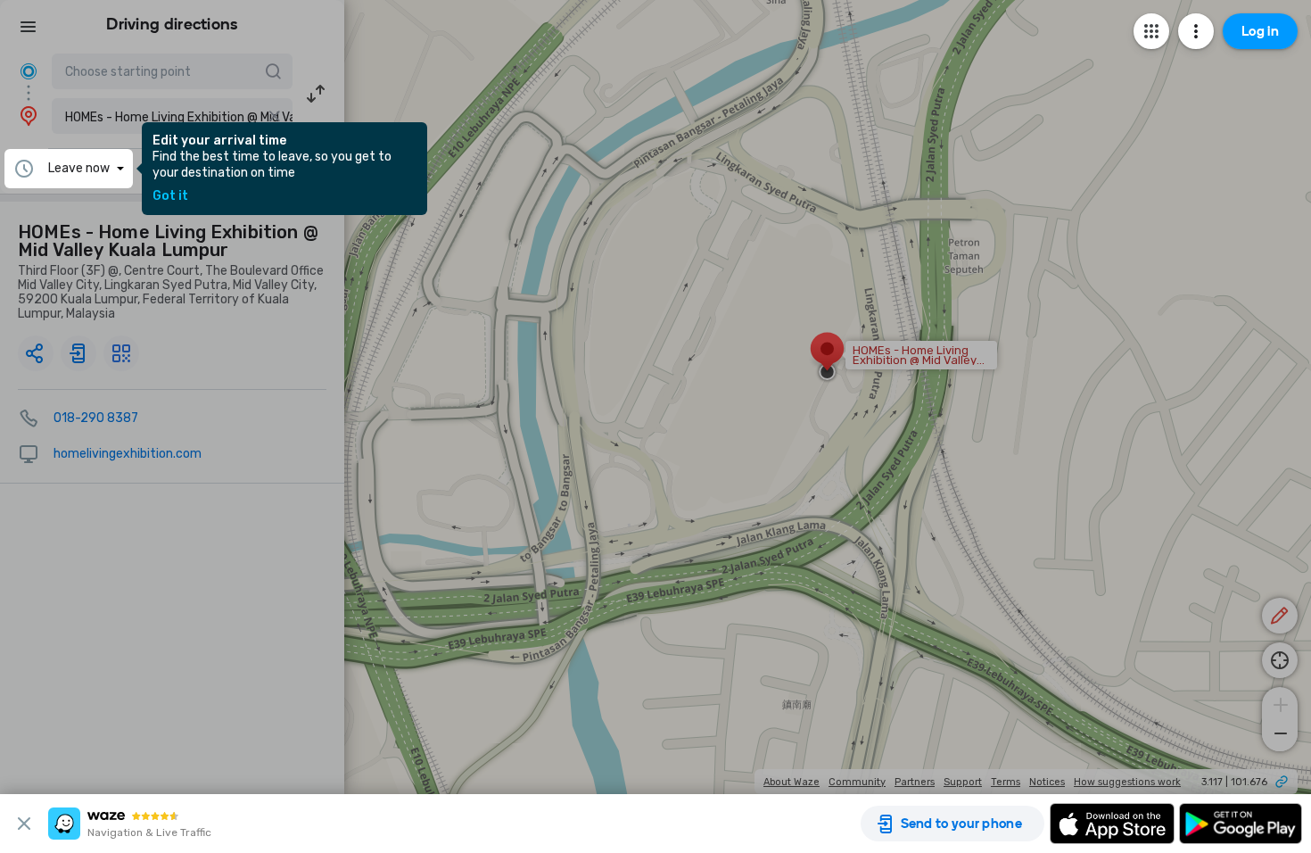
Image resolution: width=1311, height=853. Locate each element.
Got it (170, 196)
